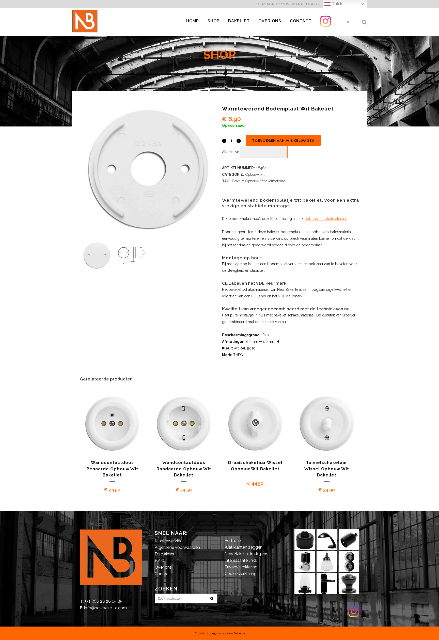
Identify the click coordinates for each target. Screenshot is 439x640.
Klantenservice (168, 540)
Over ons (163, 567)
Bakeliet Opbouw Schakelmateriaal (259, 181)
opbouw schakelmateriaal (326, 219)
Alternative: (231, 152)
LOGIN (261, 4)
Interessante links (241, 560)
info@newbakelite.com (105, 607)
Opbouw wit (254, 174)
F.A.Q (160, 560)
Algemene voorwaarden (177, 547)
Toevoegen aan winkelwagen (283, 140)
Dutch (336, 4)
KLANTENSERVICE (306, 4)
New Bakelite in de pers (246, 553)
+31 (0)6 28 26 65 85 (103, 601)
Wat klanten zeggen (243, 547)
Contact (162, 573)
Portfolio (233, 540)
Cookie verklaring (241, 573)
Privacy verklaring (241, 567)
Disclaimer (164, 554)
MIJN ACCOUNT (279, 4)
